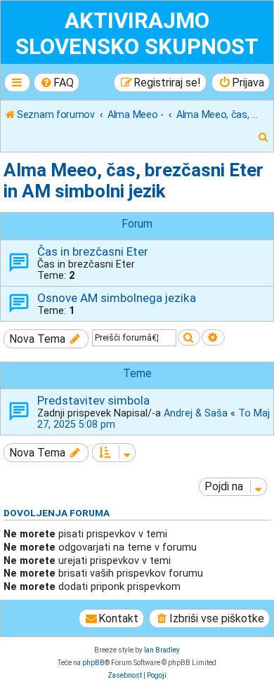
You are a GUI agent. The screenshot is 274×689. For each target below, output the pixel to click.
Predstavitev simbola (93, 400)
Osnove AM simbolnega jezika (116, 298)
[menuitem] (57, 82)
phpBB (93, 663)
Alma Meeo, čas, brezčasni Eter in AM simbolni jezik (133, 180)
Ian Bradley (162, 650)
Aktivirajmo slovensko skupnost (137, 34)
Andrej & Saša (196, 413)
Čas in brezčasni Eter (92, 251)
